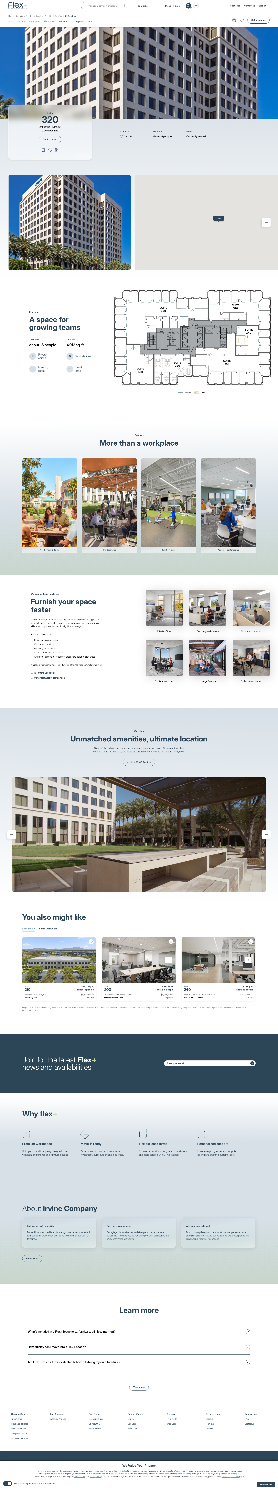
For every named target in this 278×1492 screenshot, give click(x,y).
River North (172, 1419)
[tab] (28, 928)
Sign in (262, 5)
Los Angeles (57, 1414)
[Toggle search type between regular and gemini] (196, 6)
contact (258, 20)
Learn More (32, 1258)
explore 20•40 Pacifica (139, 762)
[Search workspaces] (188, 6)
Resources (234, 5)
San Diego (94, 1414)
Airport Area (16, 1419)
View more (139, 1387)
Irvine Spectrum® (38, 16)
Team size (142, 5)
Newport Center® (19, 1433)
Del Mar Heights (96, 1419)
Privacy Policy (95, 1476)
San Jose (132, 1424)
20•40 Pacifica (55, 16)
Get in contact (50, 139)
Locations (20, 16)
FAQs (247, 1419)
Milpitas (131, 1419)
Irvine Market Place (19, 1424)
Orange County (20, 1414)
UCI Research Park (19, 1438)
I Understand (266, 1484)
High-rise (210, 1424)
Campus (209, 1419)
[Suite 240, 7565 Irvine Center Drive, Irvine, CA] (218, 960)
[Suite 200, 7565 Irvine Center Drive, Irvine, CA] (139, 960)
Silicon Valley (135, 1414)
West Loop (172, 1424)
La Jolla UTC (94, 1424)
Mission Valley (95, 1428)
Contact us (249, 1424)
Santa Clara (133, 1428)
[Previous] (11, 834)
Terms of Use (79, 1476)
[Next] (266, 222)
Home (11, 16)
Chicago (171, 1414)
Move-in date (172, 5)
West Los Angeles (58, 1419)
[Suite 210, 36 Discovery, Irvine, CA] (59, 960)
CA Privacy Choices (230, 1476)
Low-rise (210, 1428)
